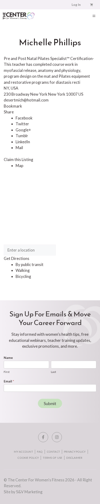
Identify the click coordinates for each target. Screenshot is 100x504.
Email (9, 381)
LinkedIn (23, 141)
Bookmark (13, 106)
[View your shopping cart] (91, 4)
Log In (76, 5)
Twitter (22, 123)
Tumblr (22, 135)
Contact (53, 451)
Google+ (23, 129)
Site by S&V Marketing (23, 491)
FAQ (40, 451)
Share (9, 111)
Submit (50, 403)
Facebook (24, 118)
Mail (19, 147)
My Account (23, 451)
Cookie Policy (28, 457)
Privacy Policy (75, 451)
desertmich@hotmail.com (26, 100)
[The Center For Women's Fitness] (18, 15)
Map (19, 165)
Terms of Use (52, 457)
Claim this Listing (18, 159)
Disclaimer (74, 457)
